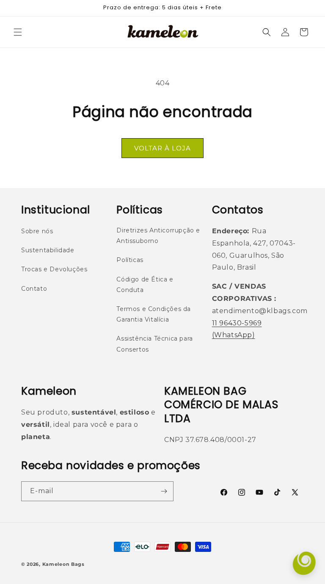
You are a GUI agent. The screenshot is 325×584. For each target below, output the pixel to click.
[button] (17, 32)
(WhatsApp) (233, 335)
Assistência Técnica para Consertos (154, 344)
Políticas (129, 260)
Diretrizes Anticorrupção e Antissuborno (158, 236)
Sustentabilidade (47, 250)
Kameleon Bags (63, 564)
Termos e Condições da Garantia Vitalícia (153, 314)
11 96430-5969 (237, 323)
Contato (34, 288)
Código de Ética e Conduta (144, 285)
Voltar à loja (162, 148)
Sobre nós (37, 231)
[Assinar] (163, 491)
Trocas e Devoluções (54, 269)
